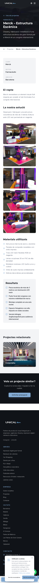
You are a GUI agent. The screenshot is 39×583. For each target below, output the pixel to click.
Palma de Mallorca (9, 534)
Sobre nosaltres (8, 491)
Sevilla (5, 518)
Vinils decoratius (8, 470)
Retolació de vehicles (10, 454)
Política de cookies (24, 573)
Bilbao (5, 525)
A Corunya (6, 531)
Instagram (6, 440)
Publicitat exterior (9, 473)
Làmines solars (8, 480)
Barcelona (6, 508)
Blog (4, 497)
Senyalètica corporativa (11, 467)
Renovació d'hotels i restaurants (13, 476)
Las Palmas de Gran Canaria (12, 538)
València (6, 515)
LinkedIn (14, 440)
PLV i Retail (6, 463)
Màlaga (5, 521)
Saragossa (6, 528)
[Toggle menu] (34, 3)
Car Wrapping (7, 457)
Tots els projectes (12, 15)
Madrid (5, 512)
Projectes (10, 49)
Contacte (6, 500)
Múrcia (5, 541)
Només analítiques (29, 577)
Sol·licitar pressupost (19, 395)
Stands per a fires (9, 460)
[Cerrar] (32, 558)
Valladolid (6, 544)
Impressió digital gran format (12, 451)
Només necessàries (14, 577)
